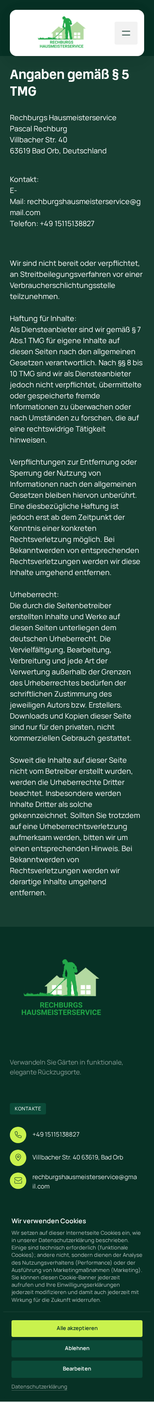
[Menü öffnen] (126, 33)
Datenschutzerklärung (39, 1387)
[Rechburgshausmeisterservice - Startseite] (61, 32)
